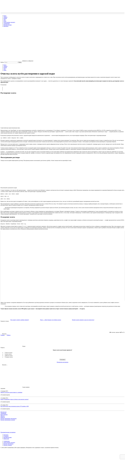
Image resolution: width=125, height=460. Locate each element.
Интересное (3, 412)
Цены (4, 21)
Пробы (5, 18)
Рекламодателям (7, 24)
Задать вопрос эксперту (9, 22)
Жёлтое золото (9, 355)
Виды (4, 15)
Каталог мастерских (8, 443)
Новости (3, 417)
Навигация (6, 438)
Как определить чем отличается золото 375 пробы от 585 (15, 406)
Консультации (4, 414)
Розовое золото (9, 357)
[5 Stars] (98, 327)
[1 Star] (11, 327)
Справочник (6, 23)
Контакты (5, 26)
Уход (4, 19)
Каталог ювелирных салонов (8, 419)
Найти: (2, 62)
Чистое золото (8, 352)
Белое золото (8, 354)
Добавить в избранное (27, 60)
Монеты (3, 416)
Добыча (5, 17)
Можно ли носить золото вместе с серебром (11, 392)
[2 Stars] (33, 327)
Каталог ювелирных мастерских (9, 418)
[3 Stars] (55, 327)
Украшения (3, 413)
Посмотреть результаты (62, 362)
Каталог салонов (7, 445)
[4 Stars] (76, 327)
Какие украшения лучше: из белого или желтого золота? (15, 399)
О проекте (6, 436)
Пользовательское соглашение (8, 432)
